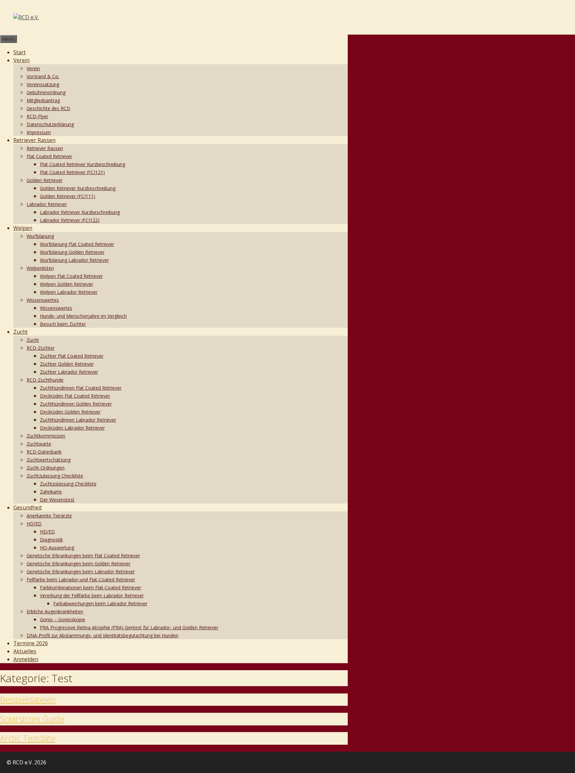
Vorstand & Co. (43, 76)
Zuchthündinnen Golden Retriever (76, 404)
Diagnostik (51, 539)
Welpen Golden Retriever (66, 284)
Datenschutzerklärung (50, 124)
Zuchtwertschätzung (49, 460)
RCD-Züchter (41, 348)
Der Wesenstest (57, 499)
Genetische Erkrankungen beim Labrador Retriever (81, 571)
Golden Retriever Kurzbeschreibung (77, 188)
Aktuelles (24, 651)
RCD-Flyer (37, 116)
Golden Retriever (45, 180)
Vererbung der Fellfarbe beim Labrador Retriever (92, 595)
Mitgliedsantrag (43, 100)
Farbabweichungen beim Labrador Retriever (100, 603)
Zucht (20, 331)
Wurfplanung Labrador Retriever (74, 260)
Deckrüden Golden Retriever (70, 412)
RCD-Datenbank (44, 452)
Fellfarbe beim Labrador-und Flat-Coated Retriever (81, 579)
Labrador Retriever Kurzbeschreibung (80, 212)
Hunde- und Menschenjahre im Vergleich (83, 316)
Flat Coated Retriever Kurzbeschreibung (82, 164)
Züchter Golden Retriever (67, 364)
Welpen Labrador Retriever (68, 292)
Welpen (22, 228)
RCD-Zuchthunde (45, 380)
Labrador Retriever (47, 204)
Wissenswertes (43, 300)
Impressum (39, 132)
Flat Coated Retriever (49, 156)
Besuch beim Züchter (63, 324)
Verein (21, 60)
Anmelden (25, 659)
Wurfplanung (40, 236)
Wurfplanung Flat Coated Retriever (77, 244)
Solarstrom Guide (32, 718)
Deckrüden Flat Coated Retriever (75, 396)
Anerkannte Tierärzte (49, 515)
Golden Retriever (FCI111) (67, 196)
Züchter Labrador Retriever (69, 372)
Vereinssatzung (43, 84)
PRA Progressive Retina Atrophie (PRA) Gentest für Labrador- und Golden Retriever (129, 627)
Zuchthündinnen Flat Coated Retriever (80, 388)
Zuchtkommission (46, 436)
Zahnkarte (51, 491)
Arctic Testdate (28, 738)
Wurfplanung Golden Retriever (72, 252)
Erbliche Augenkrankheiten (55, 611)
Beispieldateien (28, 699)
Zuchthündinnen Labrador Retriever (78, 420)
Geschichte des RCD (48, 108)
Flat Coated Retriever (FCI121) (72, 172)
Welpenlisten (40, 268)
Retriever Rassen (34, 140)
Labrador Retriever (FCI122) (69, 220)
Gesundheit (27, 507)
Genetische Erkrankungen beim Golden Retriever (78, 563)
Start (19, 52)
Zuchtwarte (39, 444)
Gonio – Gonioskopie (62, 619)
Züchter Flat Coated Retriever (71, 356)
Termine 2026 (30, 643)
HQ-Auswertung (57, 547)
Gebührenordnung (46, 92)
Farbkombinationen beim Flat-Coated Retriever (90, 587)
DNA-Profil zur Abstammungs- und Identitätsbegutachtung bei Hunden (102, 635)
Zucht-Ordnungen (46, 468)
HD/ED (34, 523)
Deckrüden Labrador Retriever (72, 428)
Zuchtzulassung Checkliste (55, 476)
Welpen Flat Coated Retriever (71, 276)
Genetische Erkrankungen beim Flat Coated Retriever (83, 555)
